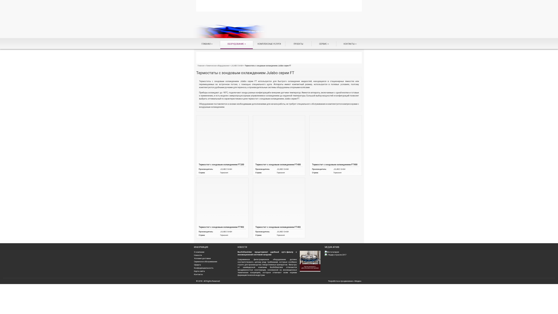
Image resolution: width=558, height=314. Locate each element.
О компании (199, 252)
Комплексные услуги (269, 44)
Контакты (349, 44)
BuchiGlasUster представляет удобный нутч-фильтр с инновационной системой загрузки (267, 253)
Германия (224, 173)
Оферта (197, 265)
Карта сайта (199, 271)
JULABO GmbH (237, 66)
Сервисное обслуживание (205, 262)
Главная (206, 44)
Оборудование (235, 44)
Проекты (298, 44)
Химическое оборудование (217, 66)
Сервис (323, 44)
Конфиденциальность (203, 268)
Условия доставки (202, 258)
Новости (198, 255)
